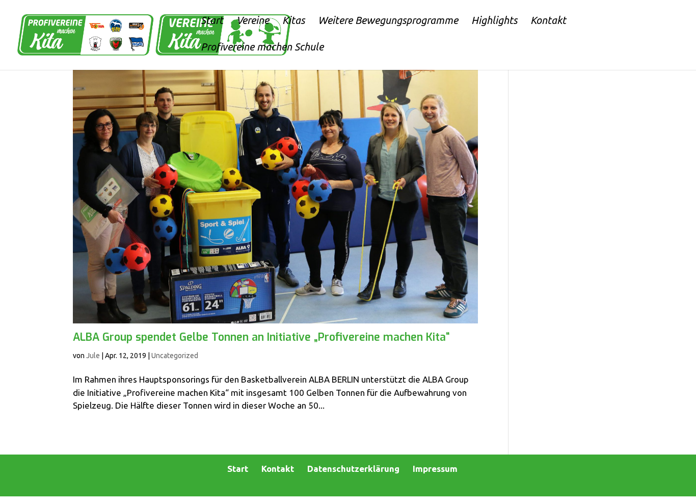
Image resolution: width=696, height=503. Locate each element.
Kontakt (277, 468)
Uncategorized (174, 355)
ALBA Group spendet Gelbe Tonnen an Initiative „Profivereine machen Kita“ (261, 337)
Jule (93, 355)
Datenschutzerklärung (353, 468)
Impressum (435, 468)
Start (237, 468)
